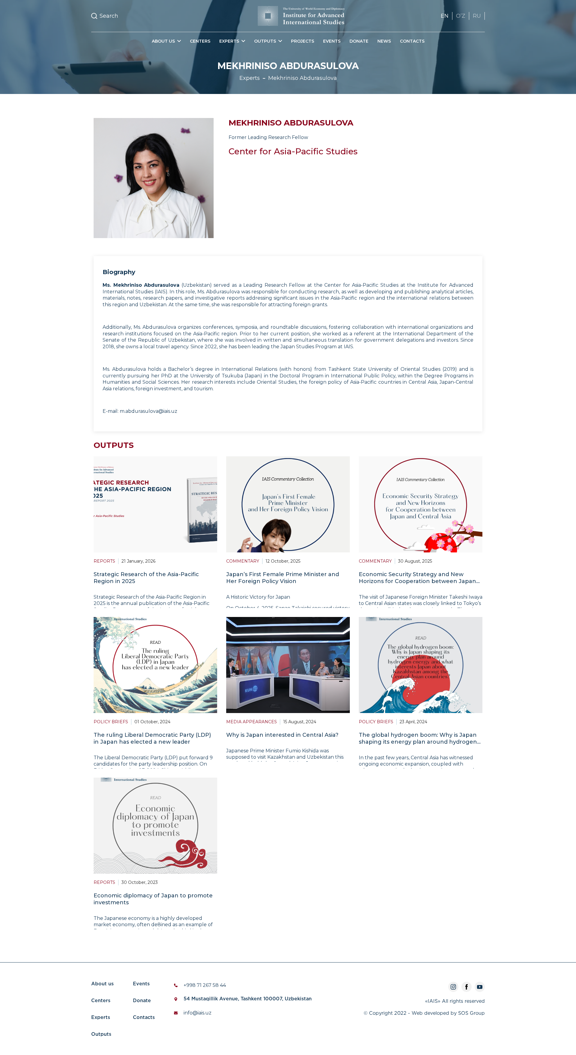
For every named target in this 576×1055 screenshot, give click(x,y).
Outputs (101, 1034)
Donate (359, 41)
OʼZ (460, 16)
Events (331, 41)
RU (477, 16)
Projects (302, 41)
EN (444, 16)
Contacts (412, 41)
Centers (200, 41)
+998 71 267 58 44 (205, 985)
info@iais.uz (198, 1013)
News (384, 41)
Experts (100, 1017)
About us (102, 984)
